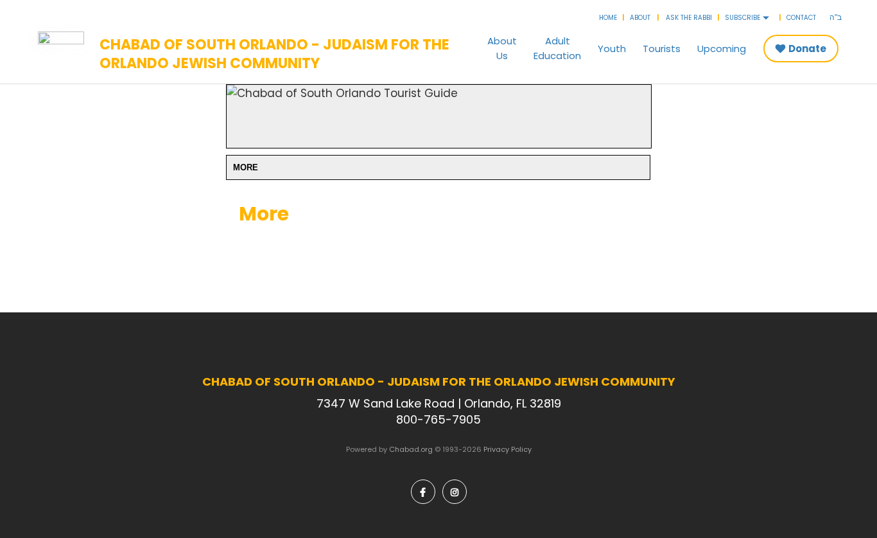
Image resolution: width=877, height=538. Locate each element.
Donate (807, 48)
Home (608, 17)
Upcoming (721, 48)
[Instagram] (454, 492)
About (640, 17)
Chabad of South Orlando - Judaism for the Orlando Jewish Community (274, 54)
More (245, 167)
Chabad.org (411, 449)
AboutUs (502, 48)
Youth (612, 48)
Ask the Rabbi (689, 17)
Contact (801, 17)
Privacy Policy (507, 449)
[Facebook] (423, 492)
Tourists (662, 48)
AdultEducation (557, 48)
